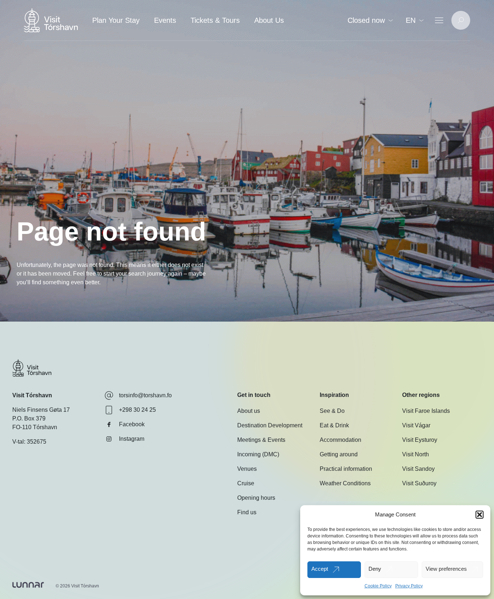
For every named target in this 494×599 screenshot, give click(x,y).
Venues (247, 469)
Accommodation (340, 440)
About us (248, 411)
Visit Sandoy (418, 469)
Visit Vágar (416, 425)
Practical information (346, 469)
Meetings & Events (261, 440)
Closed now (366, 20)
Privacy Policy (409, 585)
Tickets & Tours (215, 20)
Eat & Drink (334, 425)
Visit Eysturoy (419, 440)
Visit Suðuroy (419, 483)
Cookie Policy (378, 585)
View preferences (446, 569)
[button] (479, 514)
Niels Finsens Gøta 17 (41, 410)
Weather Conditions (345, 483)
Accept (319, 569)
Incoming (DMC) (258, 454)
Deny (375, 569)
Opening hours (256, 498)
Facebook (132, 424)
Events (165, 20)
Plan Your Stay (116, 20)
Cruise (245, 483)
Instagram (131, 439)
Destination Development (269, 425)
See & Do (332, 411)
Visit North (415, 454)
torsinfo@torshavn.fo (145, 395)
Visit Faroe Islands (426, 411)
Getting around (339, 454)
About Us (269, 20)
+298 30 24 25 (137, 410)
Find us (246, 512)
